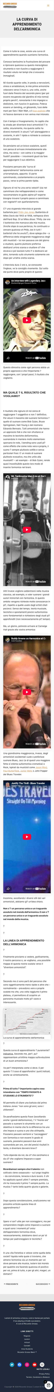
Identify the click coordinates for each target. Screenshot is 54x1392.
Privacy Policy (44, 1374)
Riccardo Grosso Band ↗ (27, 1352)
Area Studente (27, 1349)
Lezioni (27, 1339)
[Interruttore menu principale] (48, 5)
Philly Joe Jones (26, 212)
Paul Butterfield (11, 771)
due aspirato (39, 111)
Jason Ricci (41, 767)
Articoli (27, 1342)
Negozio (27, 1336)
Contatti (27, 1346)
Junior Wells (26, 771)
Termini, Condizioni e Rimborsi (38, 1377)
